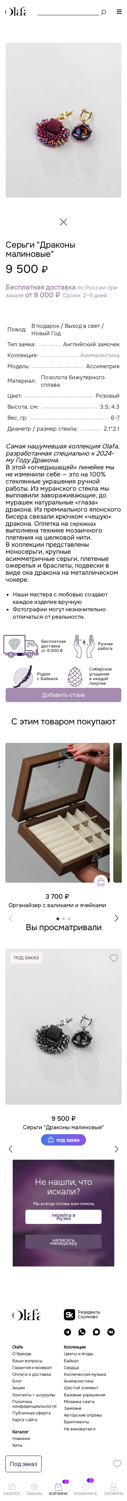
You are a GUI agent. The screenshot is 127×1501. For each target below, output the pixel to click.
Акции (18, 1388)
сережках (83, 524)
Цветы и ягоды (78, 1354)
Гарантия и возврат (32, 1367)
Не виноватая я (79, 1429)
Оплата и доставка (31, 1374)
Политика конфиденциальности (34, 1404)
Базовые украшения (84, 1395)
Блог (17, 1381)
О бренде (21, 1354)
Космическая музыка (85, 1374)
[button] (116, 918)
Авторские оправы (83, 1415)
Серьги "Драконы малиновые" (63, 1127)
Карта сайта (24, 1420)
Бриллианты (76, 1422)
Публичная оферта (31, 1413)
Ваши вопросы (27, 1361)
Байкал (71, 1361)
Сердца (71, 1367)
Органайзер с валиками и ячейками (57, 905)
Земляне (72, 1408)
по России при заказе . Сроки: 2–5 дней (61, 291)
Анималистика (100, 355)
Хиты (17, 1445)
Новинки (21, 1438)
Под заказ (67, 1140)
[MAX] (96, 1332)
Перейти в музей (63, 1216)
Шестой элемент (81, 1388)
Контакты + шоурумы (33, 1395)
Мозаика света (79, 1402)
